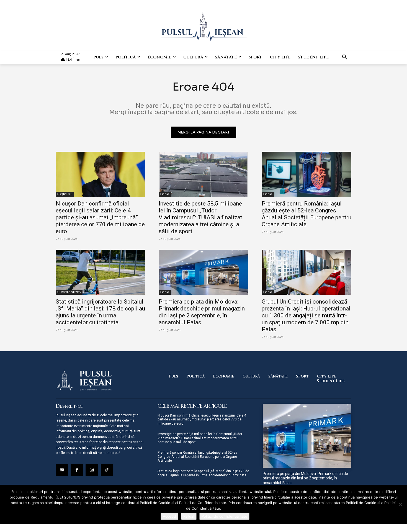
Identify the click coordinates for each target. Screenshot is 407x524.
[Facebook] (77, 470)
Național (64, 194)
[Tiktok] (107, 470)
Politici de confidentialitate (224, 516)
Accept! (169, 516)
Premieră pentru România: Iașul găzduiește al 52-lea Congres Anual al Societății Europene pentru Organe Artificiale (306, 214)
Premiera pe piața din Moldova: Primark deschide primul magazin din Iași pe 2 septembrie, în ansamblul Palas (202, 312)
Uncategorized (69, 292)
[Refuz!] (400, 504)
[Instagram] (92, 470)
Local (165, 194)
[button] (344, 57)
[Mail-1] (62, 470)
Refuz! (188, 516)
